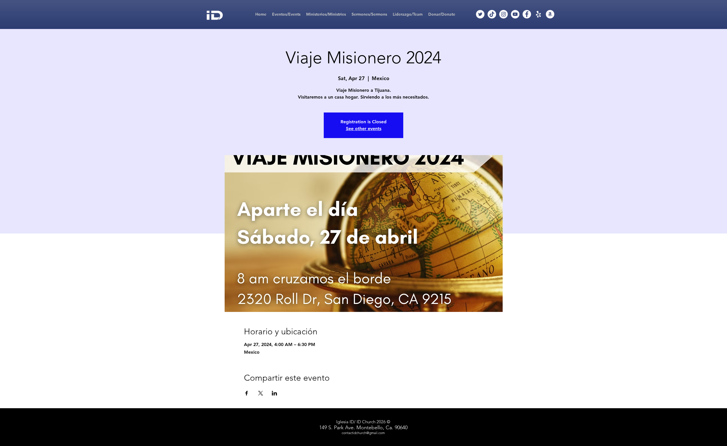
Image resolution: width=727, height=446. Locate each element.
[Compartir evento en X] (260, 393)
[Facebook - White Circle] (527, 14)
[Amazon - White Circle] (550, 14)
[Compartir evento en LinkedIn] (274, 393)
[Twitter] (480, 14)
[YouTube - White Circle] (515, 14)
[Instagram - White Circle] (503, 14)
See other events (363, 128)
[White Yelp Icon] (538, 14)
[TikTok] (492, 14)
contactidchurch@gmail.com (363, 433)
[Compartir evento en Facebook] (246, 393)
